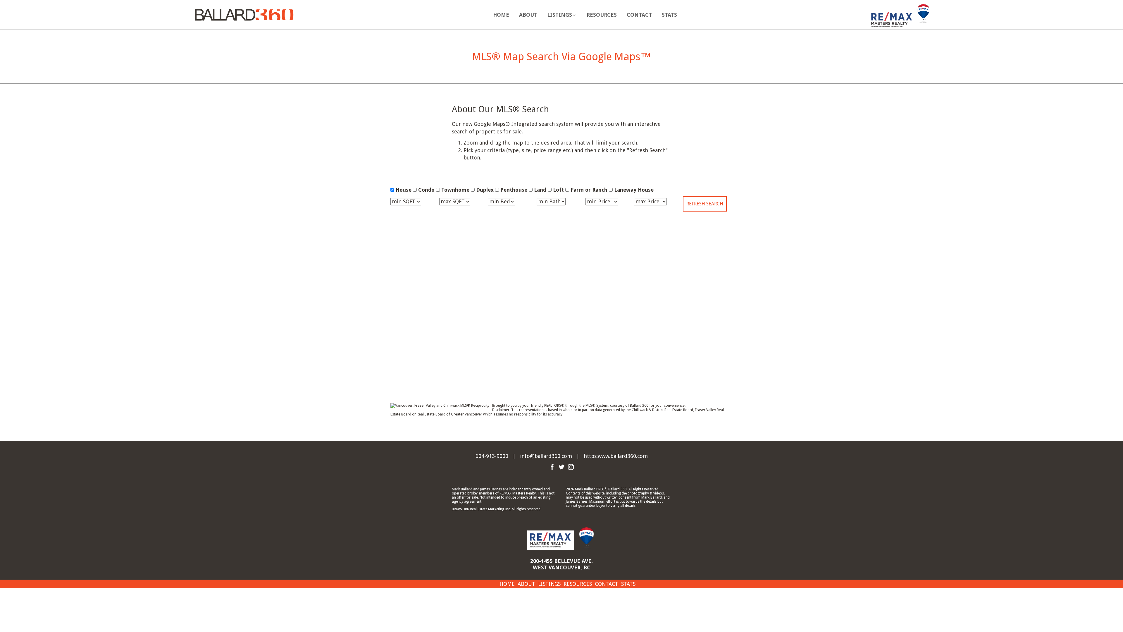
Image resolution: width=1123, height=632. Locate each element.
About (528, 15)
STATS (669, 15)
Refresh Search (704, 204)
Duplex (485, 190)
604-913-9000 (492, 456)
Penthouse (513, 190)
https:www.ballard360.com (616, 456)
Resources (602, 15)
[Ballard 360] (244, 14)
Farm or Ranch (589, 190)
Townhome (455, 190)
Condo (426, 190)
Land (540, 190)
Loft (558, 190)
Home (501, 15)
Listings (549, 584)
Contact (639, 15)
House (403, 190)
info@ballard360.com (546, 456)
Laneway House (634, 190)
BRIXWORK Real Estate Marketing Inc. (481, 509)
